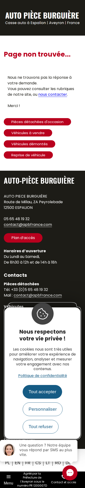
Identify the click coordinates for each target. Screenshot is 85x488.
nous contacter (52, 94)
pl (7, 463)
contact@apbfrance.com (28, 224)
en (17, 463)
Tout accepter (42, 391)
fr (27, 463)
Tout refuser (41, 426)
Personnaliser (43, 409)
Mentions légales (19, 439)
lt (48, 463)
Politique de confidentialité (42, 375)
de (68, 463)
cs (38, 463)
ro (58, 463)
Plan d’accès (23, 237)
